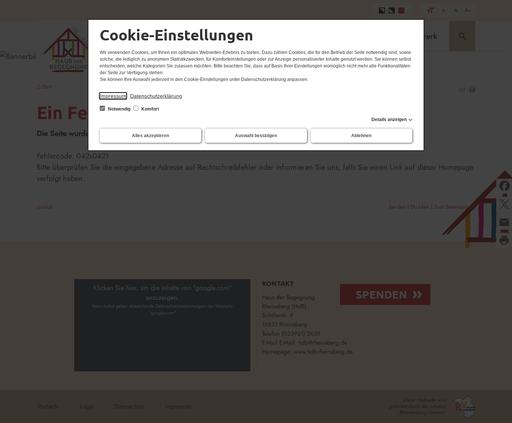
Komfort (149, 109)
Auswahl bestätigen (256, 135)
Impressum (113, 96)
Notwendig (119, 109)
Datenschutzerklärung (156, 96)
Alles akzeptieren (150, 135)
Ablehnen (361, 135)
